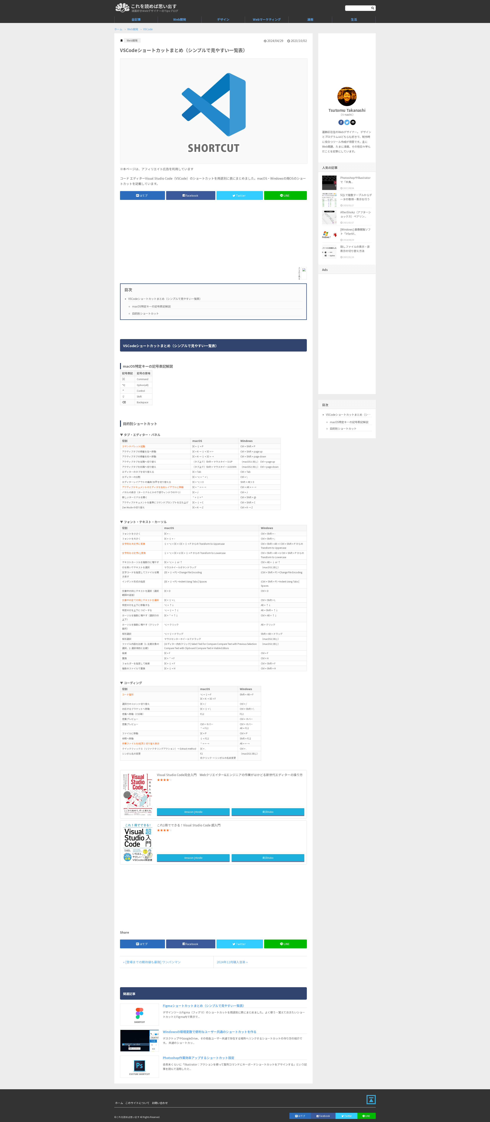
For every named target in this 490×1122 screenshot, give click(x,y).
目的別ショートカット (145, 313)
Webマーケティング (267, 19)
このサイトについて (137, 1103)
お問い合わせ (160, 1103)
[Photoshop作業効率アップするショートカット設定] (139, 1067)
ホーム (118, 29)
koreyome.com (122, 7)
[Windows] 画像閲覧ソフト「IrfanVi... (355, 231)
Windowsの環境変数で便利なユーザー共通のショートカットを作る (209, 1031)
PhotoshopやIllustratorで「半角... (355, 180)
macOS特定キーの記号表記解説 (151, 306)
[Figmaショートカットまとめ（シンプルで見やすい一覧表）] (139, 1014)
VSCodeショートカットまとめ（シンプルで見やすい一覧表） (165, 299)
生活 (354, 19)
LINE (287, 195)
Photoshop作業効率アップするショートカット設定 (198, 1057)
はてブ (144, 195)
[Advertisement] (184, 233)
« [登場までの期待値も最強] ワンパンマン (152, 962)
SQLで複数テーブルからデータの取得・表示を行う (356, 197)
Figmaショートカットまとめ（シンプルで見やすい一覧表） (204, 1005)
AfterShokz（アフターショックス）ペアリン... (355, 214)
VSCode (148, 29)
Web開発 (179, 19)
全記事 (136, 19)
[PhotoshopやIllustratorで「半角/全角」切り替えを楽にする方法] (329, 183)
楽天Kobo (268, 812)
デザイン (223, 19)
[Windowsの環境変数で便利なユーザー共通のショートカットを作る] (139, 1041)
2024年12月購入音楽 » (232, 962)
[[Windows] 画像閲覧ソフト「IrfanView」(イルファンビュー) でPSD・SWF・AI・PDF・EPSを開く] (329, 234)
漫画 (310, 19)
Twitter (241, 195)
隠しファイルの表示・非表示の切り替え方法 (355, 249)
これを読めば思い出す (154, 6)
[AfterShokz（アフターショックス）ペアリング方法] (329, 217)
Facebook (192, 195)
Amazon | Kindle (193, 812)
